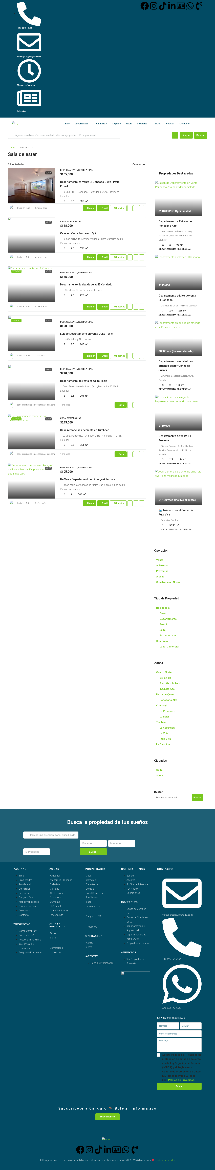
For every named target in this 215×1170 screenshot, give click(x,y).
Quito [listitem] (159, 770)
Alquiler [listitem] (160, 576)
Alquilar (116, 123)
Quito (53, 933)
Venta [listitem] (159, 559)
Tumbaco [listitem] (161, 722)
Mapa (129, 123)
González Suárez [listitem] (170, 683)
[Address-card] (181, 6)
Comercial (91, 880)
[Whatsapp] (190, 6)
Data (158, 123)
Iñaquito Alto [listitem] (167, 688)
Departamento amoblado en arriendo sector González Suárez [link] (176, 366)
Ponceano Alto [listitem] (168, 700)
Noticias (170, 123)
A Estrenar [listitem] (162, 565)
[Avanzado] (175, 135)
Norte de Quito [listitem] (165, 694)
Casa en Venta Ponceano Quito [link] (79, 233)
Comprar (101, 123)
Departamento (93, 884)
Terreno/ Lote (93, 906)
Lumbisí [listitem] (164, 716)
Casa (89, 875)
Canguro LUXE (93, 916)
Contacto (185, 123)
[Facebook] (144, 6)
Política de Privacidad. (181, 1080)
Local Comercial (94, 893)
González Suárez (59, 910)
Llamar (91, 208)
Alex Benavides (167, 1160)
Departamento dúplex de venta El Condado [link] (86, 284)
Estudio (90, 888)
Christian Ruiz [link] (23, 208)
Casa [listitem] (163, 613)
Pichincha (55, 952)
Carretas (54, 888)
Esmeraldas (56, 948)
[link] (31, 185)
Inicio (66, 123)
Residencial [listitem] (163, 607)
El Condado (56, 906)
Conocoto (55, 897)
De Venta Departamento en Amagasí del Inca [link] (87, 479)
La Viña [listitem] (164, 733)
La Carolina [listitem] (163, 744)
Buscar (200, 135)
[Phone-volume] (199, 6)
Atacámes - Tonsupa (61, 880)
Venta (89, 947)
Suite (88, 902)
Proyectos (91, 926)
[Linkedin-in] (172, 6)
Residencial (92, 897)
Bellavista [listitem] (165, 677)
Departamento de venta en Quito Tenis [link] (83, 381)
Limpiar (186, 135)
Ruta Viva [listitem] (165, 738)
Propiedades (81, 123)
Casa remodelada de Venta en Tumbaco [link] (84, 430)
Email (104, 208)
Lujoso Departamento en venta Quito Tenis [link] (86, 333)
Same (53, 937)
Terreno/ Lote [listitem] (168, 635)
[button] (201, 153)
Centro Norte (56, 893)
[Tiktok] (163, 6)
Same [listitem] (159, 775)
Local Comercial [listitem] (169, 646)
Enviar (179, 1086)
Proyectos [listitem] (162, 571)
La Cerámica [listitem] (167, 727)
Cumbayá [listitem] (161, 705)
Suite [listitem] (163, 630)
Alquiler (90, 942)
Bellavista (55, 884)
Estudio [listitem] (164, 624)
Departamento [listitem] (168, 618)
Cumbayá (55, 902)
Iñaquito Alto (56, 915)
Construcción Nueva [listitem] (168, 582)
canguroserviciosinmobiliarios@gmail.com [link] (36, 405)
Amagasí (55, 875)
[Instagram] (153, 6)
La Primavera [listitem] (167, 711)
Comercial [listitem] (162, 641)
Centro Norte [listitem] (164, 672)
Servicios (142, 123)
